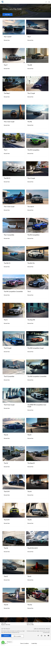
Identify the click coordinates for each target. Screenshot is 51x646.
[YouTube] (48, 635)
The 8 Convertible (9, 376)
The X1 (29, 435)
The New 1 (7, 93)
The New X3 (31, 463)
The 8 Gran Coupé (9, 405)
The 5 (29, 291)
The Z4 (6, 435)
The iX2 (29, 605)
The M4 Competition (33, 235)
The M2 (29, 121)
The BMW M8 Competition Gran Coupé (36, 405)
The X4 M (6, 520)
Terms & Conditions (24, 643)
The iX (29, 576)
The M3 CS (7, 178)
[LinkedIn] (45, 635)
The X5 (29, 520)
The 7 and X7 (7, 37)
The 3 (5, 150)
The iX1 (6, 605)
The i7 (5, 65)
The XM (29, 65)
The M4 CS (7, 263)
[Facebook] (38, 635)
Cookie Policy (34, 643)
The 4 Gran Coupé (9, 206)
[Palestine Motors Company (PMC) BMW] (2, 2)
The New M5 (31, 320)
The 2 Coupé (31, 93)
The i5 (5, 320)
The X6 (6, 548)
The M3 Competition (33, 150)
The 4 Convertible (9, 235)
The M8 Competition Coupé (35, 348)
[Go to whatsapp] (3, 642)
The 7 (29, 37)
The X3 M (6, 491)
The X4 (29, 491)
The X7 (6, 576)
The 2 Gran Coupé (9, 121)
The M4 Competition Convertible (13, 291)
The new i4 (30, 206)
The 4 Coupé (31, 178)
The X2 (6, 463)
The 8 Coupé (7, 348)
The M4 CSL (31, 263)
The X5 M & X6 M (32, 548)
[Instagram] (41, 635)
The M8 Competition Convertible (36, 376)
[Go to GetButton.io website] (3, 644)
